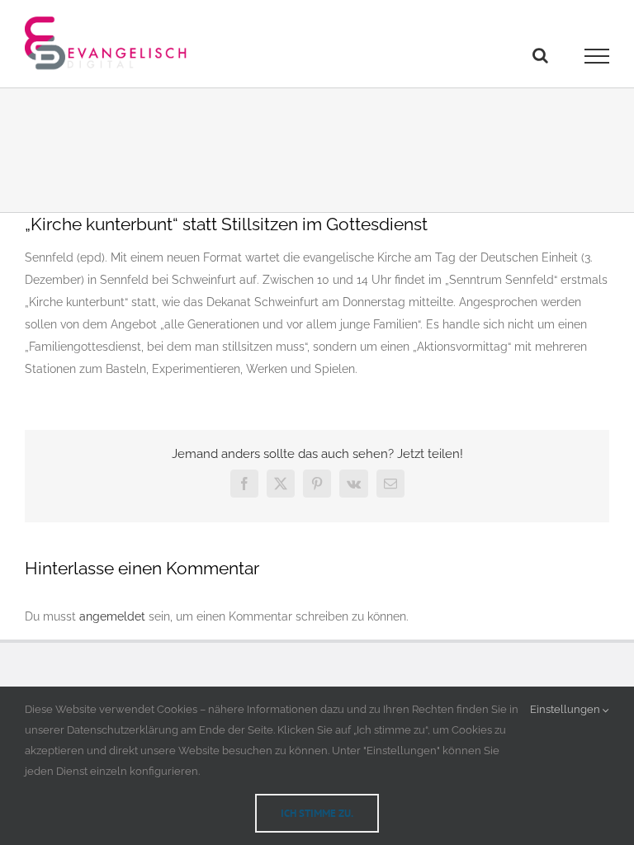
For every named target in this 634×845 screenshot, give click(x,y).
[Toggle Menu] (597, 56)
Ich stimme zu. (317, 813)
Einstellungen (566, 709)
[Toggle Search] (540, 55)
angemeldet (112, 616)
